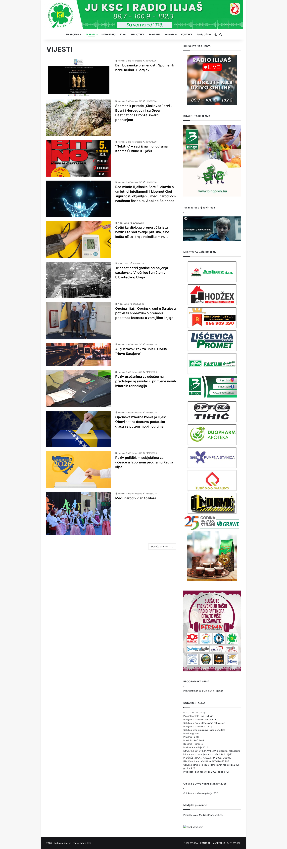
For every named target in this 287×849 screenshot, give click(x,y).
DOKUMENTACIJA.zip (194, 712)
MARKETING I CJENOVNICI (226, 843)
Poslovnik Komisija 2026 (195, 747)
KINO (123, 34)
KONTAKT (186, 34)
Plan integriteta (191, 733)
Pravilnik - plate (191, 737)
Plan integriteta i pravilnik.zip (198, 716)
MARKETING (108, 34)
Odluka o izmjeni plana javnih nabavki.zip (204, 723)
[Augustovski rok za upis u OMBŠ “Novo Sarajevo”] (78, 354)
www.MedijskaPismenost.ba (207, 815)
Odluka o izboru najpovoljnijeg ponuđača (204, 730)
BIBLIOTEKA (137, 34)
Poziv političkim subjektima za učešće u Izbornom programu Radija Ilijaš (144, 462)
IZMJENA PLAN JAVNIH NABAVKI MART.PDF (206, 761)
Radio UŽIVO (204, 34)
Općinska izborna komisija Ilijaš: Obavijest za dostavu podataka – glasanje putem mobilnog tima (141, 421)
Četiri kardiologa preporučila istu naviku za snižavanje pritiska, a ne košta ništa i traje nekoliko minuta (142, 232)
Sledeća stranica (159, 546)
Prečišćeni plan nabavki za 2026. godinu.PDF (206, 771)
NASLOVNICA (74, 34)
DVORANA (154, 34)
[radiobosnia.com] (193, 827)
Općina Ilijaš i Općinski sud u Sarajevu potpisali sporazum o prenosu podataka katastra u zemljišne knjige (145, 313)
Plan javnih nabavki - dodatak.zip (200, 719)
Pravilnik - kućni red (193, 740)
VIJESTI (90, 34)
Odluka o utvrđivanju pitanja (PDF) (201, 793)
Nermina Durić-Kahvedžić (130, 60)
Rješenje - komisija (193, 744)
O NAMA (170, 34)
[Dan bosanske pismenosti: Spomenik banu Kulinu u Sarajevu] (78, 77)
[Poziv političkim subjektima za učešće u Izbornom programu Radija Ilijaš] (78, 469)
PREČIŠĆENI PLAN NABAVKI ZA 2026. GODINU (207, 757)
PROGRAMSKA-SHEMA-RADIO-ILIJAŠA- (203, 691)
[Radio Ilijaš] (143, 14)
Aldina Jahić (123, 223)
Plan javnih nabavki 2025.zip (197, 726)
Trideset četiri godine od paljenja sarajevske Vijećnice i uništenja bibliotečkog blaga (141, 272)
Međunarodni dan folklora (135, 498)
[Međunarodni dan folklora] (78, 513)
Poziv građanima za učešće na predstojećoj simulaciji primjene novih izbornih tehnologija (145, 381)
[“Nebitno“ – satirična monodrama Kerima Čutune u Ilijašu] (78, 158)
